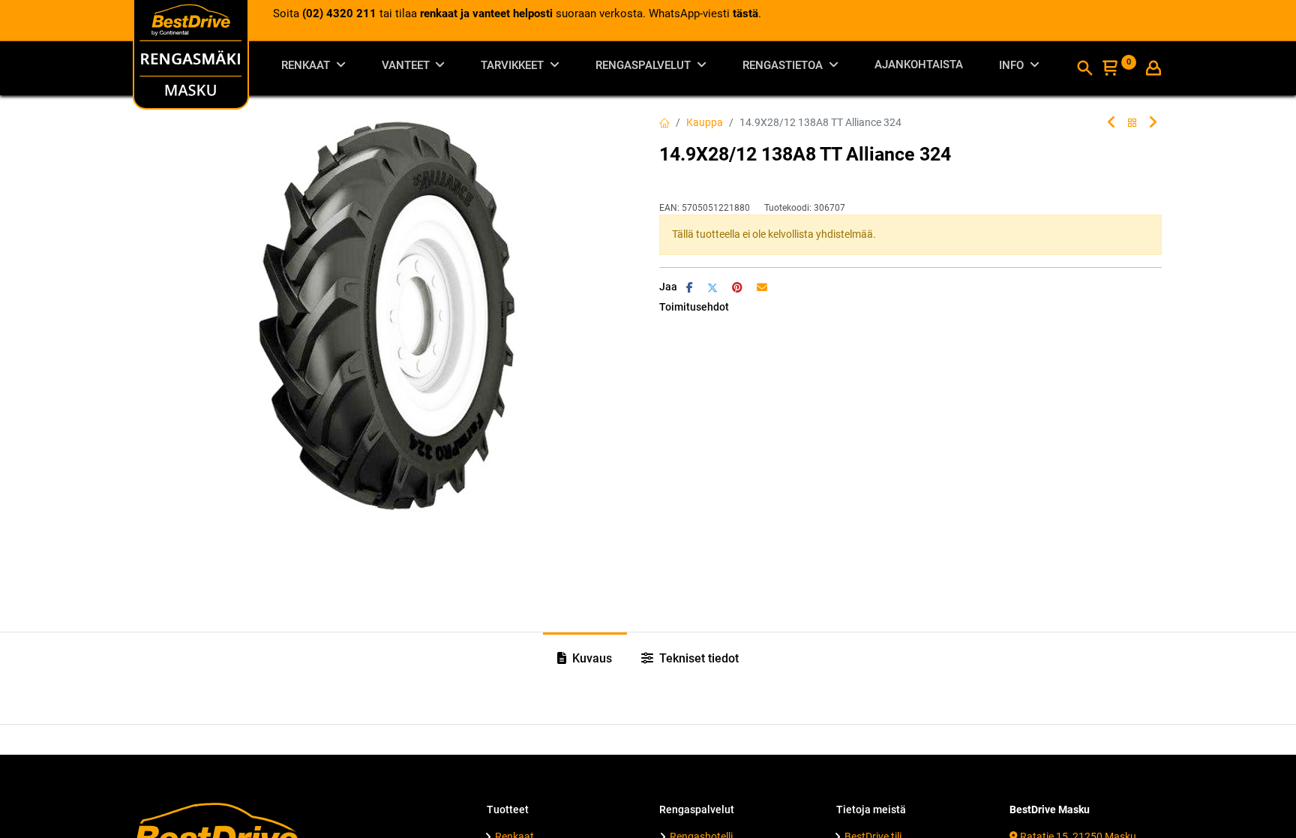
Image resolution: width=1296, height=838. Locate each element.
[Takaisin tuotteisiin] (1133, 123)
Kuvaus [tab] (590, 658)
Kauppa (704, 122)
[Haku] (1084, 70)
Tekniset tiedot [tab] (697, 658)
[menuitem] (918, 68)
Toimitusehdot (694, 307)
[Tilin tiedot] (1153, 70)
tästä (745, 13)
